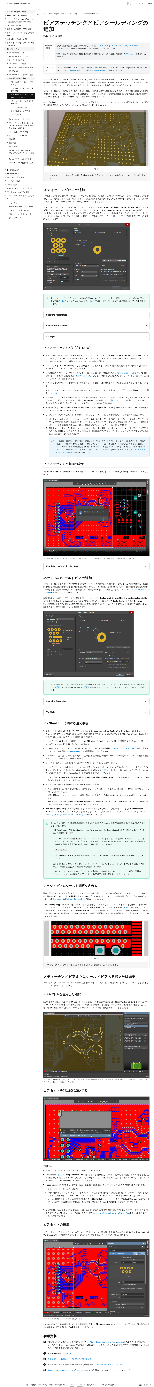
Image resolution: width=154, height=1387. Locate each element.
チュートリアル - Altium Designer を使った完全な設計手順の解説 (20, 20)
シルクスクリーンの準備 (20, 111)
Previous (46, 138)
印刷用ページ (147, 1385)
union (86, 471)
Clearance (56, 899)
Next (146, 138)
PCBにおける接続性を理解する (21, 67)
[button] (96, 315)
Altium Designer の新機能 (17, 15)
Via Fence (67, 1353)
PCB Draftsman (13, 174)
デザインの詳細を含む (19, 107)
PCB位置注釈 (16, 114)
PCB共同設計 (14, 146)
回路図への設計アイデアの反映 (19, 29)
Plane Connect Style (83, 376)
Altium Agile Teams (119, 46)
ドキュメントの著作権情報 (19, 210)
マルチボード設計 (14, 181)
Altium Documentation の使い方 (21, 207)
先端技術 (12, 143)
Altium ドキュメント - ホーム (20, 214)
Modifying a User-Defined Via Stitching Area (111, 1213)
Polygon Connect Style (126, 373)
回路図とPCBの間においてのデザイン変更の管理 (20, 44)
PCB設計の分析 (13, 170)
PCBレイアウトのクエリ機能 (20, 159)
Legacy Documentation (98, 70)
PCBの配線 (13, 71)
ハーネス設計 (12, 185)
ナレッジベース (15, 218)
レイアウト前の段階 (16, 60)
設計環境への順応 (14, 25)
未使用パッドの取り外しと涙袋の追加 (22, 89)
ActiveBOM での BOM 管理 (17, 39)
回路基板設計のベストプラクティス (111, 1364)
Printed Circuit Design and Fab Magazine (107, 1342)
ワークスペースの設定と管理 (18, 192)
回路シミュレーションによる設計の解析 (20, 34)
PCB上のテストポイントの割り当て (22, 83)
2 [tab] (98, 169)
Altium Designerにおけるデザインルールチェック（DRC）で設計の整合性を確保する (21, 125)
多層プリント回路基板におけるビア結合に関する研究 (69, 1359)
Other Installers (75, 70)
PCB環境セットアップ (17, 53)
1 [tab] (95, 169)
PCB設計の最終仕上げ (17, 78)
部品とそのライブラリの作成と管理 (20, 188)
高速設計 (12, 139)
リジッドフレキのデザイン (19, 135)
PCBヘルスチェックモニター (20, 119)
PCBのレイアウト (73, 14)
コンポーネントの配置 (17, 64)
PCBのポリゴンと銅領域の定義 (21, 74)
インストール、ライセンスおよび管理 (20, 197)
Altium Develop (104, 46)
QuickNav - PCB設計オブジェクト (21, 164)
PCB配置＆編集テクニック (19, 56)
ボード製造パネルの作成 (18, 132)
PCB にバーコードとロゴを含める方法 (22, 102)
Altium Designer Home (56, 14)
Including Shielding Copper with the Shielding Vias (66, 814)
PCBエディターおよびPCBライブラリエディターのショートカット (21, 152)
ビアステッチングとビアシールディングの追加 (22, 96)
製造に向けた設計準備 (15, 177)
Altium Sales (130, 54)
